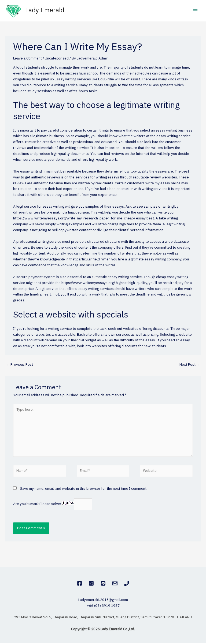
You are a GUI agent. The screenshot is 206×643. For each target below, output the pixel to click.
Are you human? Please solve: (37, 504)
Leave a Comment (27, 58)
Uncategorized (57, 58)
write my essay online (163, 183)
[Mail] (114, 583)
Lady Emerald (44, 10)
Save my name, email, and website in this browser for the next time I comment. (83, 489)
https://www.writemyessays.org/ (88, 283)
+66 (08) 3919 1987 (103, 606)
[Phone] (126, 583)
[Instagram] (91, 583)
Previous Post (19, 365)
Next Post (189, 365)
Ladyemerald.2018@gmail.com (103, 600)
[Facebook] (79, 583)
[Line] (103, 583)
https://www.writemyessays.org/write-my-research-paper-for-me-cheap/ (74, 218)
